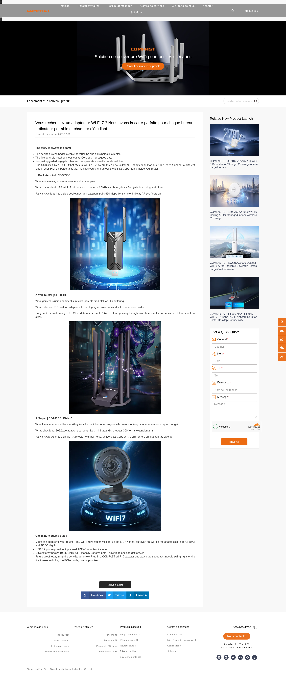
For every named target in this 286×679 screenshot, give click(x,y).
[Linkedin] (226, 657)
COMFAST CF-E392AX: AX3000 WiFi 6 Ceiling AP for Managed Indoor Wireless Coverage (233, 215)
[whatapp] (282, 339)
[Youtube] (240, 657)
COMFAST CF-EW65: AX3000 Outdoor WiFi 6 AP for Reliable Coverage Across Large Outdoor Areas (233, 265)
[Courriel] (282, 331)
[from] (282, 322)
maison (65, 5)
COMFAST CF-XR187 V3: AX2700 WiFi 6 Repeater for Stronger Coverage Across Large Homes (234, 164)
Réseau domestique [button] (120, 5)
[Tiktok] (254, 657)
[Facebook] (218, 657)
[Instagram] (247, 657)
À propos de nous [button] (183, 5)
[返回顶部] (282, 357)
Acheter (208, 5)
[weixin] (282, 348)
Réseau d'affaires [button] (88, 5)
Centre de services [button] (152, 5)
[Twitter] (233, 657)
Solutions (136, 12)
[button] (233, 11)
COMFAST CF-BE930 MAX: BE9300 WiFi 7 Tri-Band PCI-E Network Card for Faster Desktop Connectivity (233, 316)
